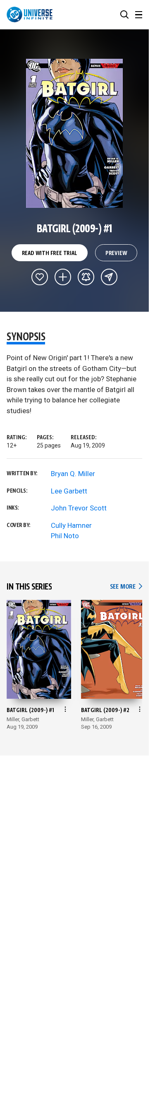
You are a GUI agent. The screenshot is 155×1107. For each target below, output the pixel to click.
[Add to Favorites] (39, 277)
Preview (116, 253)
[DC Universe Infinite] (29, 14)
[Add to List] (63, 277)
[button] (124, 14)
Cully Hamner (71, 525)
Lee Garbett (69, 491)
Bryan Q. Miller (73, 473)
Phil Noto (65, 536)
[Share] (109, 277)
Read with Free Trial (49, 253)
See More (126, 586)
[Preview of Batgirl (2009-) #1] (74, 133)
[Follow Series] (86, 277)
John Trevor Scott (79, 508)
